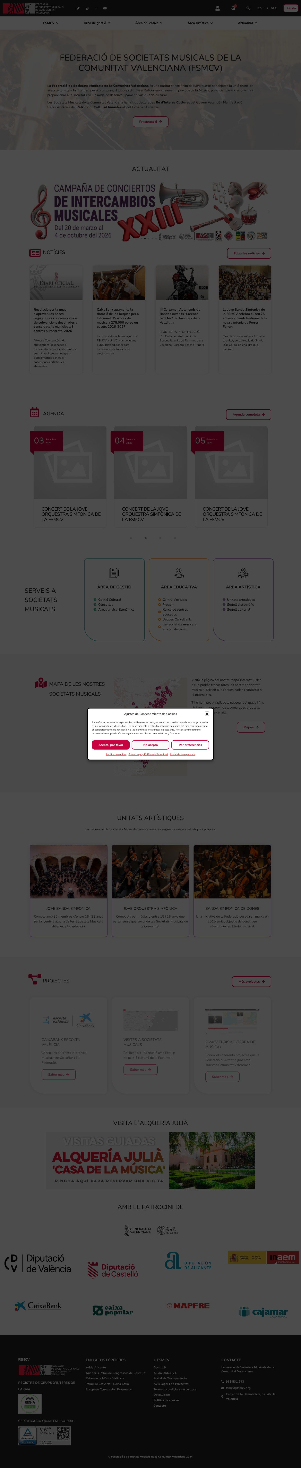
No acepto (150, 745)
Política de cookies (116, 754)
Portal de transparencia (182, 754)
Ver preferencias (190, 745)
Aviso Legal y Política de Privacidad (148, 754)
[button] (207, 714)
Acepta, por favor (110, 745)
